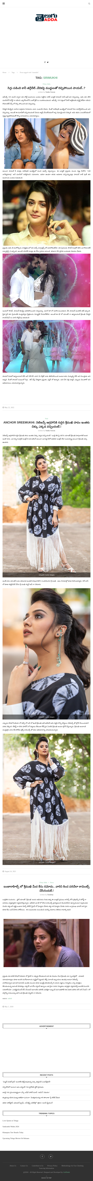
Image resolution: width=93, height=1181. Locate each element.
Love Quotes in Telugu (10, 1121)
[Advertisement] (46, 42)
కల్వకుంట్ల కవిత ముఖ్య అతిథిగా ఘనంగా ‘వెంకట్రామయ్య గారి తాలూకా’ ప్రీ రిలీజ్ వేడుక (31, 1098)
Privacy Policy (52, 1166)
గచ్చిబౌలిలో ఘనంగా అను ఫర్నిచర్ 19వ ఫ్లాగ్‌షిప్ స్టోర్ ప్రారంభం (23, 1087)
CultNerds (66, 1172)
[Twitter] (48, 62)
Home (4, 72)
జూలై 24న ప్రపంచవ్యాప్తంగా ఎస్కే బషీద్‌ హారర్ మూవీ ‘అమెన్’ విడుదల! (26, 1092)
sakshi (10, 998)
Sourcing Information (46, 1168)
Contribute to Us (37, 1166)
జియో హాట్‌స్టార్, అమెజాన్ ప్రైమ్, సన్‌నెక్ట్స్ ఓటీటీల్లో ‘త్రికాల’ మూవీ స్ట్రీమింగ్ (28, 1103)
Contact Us (24, 1166)
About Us (13, 1166)
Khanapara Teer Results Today (13, 1132)
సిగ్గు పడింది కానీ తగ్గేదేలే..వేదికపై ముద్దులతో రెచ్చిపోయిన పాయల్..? (46, 88)
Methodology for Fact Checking (72, 1166)
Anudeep (50, 895)
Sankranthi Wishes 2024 (11, 1127)
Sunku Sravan (50, 92)
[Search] (89, 3)
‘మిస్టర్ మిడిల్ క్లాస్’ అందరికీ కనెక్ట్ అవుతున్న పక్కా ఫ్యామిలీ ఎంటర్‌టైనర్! (26, 1082)
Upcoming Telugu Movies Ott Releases (16, 1138)
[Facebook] (44, 62)
